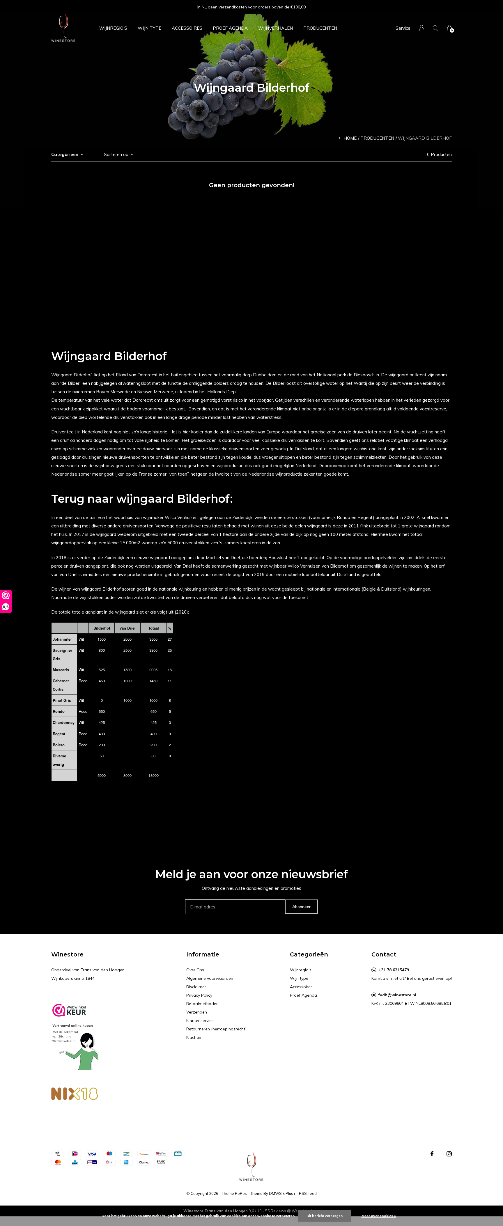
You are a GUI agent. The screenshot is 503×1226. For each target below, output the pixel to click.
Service (403, 28)
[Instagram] (449, 1153)
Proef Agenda (230, 28)
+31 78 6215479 (393, 969)
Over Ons (195, 969)
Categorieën (64, 154)
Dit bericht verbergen (325, 1215)
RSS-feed (308, 1193)
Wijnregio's (113, 28)
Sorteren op (116, 154)
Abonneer (301, 906)
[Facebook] (432, 1153)
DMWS (275, 1193)
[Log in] (421, 28)
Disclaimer (196, 986)
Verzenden (196, 1012)
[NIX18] (74, 1095)
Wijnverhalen (275, 28)
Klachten (194, 1037)
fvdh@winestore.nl (397, 995)
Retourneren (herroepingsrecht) (216, 1029)
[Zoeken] (435, 28)
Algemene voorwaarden (209, 978)
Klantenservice (200, 1020)
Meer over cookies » (379, 1215)
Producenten (320, 28)
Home (350, 138)
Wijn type (149, 28)
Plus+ (290, 1193)
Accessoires (187, 28)
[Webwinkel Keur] (74, 1034)
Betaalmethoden (202, 1003)
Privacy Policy (199, 995)
